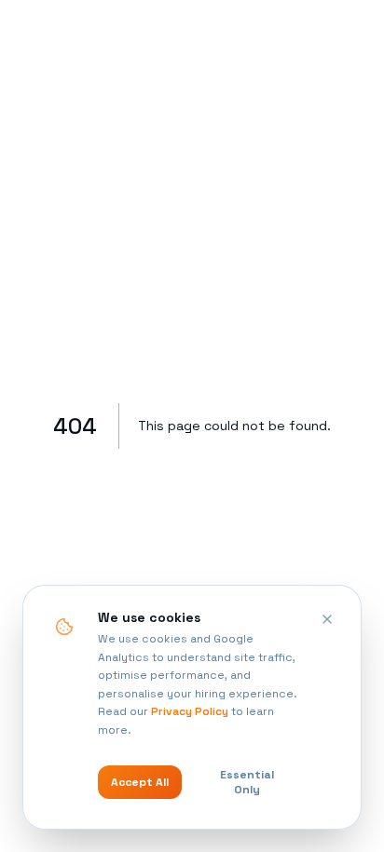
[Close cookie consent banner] (327, 619)
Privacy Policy (189, 711)
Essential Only (247, 782)
